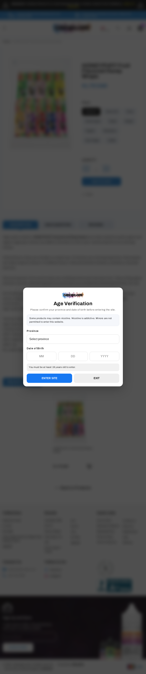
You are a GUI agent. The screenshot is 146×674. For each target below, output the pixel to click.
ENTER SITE (49, 378)
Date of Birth (35, 348)
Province (33, 331)
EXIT (97, 378)
